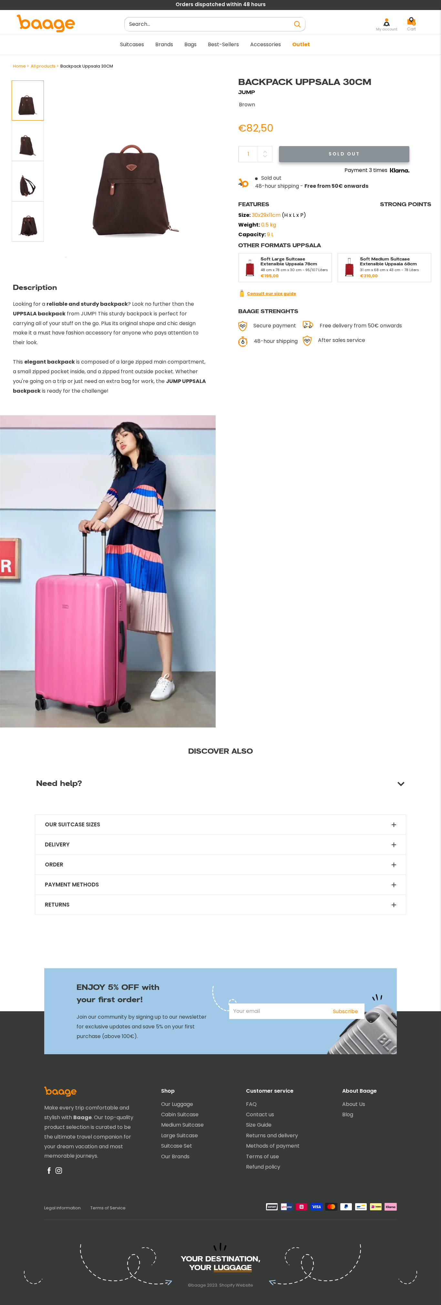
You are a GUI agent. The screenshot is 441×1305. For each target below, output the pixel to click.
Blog (347, 1114)
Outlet (301, 44)
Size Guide (259, 1125)
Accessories (265, 44)
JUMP (246, 92)
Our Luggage (177, 1104)
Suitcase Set (176, 1146)
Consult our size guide (271, 293)
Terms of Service (108, 1208)
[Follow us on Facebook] (49, 1172)
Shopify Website (236, 1285)
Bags (190, 44)
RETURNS (57, 904)
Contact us (260, 1114)
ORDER (54, 864)
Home (19, 66)
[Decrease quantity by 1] (265, 156)
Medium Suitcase (182, 1125)
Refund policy (263, 1167)
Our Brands (175, 1156)
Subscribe (345, 1011)
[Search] (297, 24)
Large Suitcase (179, 1135)
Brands (164, 44)
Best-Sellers (223, 44)
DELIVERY (57, 844)
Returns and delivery (272, 1135)
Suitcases (132, 44)
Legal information (62, 1208)
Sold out (344, 154)
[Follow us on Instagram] (59, 1172)
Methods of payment (273, 1146)
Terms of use (262, 1156)
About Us (353, 1104)
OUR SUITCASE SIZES (72, 824)
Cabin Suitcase (180, 1114)
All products (43, 66)
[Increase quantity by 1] (265, 152)
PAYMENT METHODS (72, 884)
